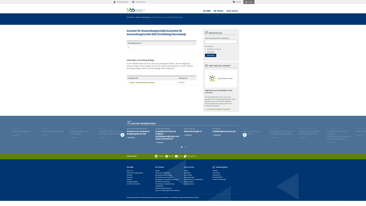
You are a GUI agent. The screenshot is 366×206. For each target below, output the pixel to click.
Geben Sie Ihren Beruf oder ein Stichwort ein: (217, 38)
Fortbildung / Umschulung (214, 49)
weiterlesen (17, 135)
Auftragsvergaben (132, 182)
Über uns (130, 171)
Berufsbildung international (164, 177)
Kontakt (215, 170)
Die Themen (218, 11)
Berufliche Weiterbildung (163, 188)
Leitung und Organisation (135, 173)
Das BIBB (207, 11)
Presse (186, 171)
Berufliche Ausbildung (162, 182)
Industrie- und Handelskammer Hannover (142, 83)
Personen (130, 177)
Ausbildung (210, 46)
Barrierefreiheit (217, 177)
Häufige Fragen (188, 182)
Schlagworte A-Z (189, 184)
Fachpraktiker (210, 52)
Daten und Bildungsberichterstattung (167, 190)
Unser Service (232, 11)
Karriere (129, 179)
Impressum (216, 173)
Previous (79, 136)
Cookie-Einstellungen (219, 179)
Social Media (188, 175)
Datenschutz (217, 175)
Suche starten (210, 55)
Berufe (138, 17)
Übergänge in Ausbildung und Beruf (167, 179)
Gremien (129, 175)
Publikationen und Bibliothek (193, 179)
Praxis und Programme (162, 173)
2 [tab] (185, 147)
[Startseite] (139, 10)
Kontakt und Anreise (133, 184)
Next (288, 136)
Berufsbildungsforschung (163, 175)
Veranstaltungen (189, 177)
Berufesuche (146, 17)
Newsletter (187, 173)
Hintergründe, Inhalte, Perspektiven (218, 109)
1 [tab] (181, 147)
